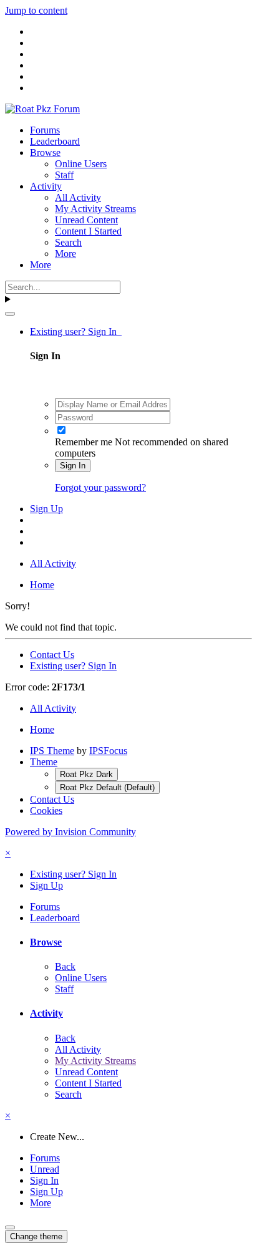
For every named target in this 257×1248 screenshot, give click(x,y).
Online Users (81, 163)
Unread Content (86, 220)
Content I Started (88, 231)
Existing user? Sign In (76, 331)
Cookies (46, 810)
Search (68, 242)
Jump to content (36, 10)
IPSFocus (108, 750)
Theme (43, 762)
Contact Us (52, 654)
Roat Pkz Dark (86, 774)
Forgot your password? (100, 487)
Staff (64, 175)
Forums (45, 130)
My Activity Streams (95, 208)
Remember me (83, 442)
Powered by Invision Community (70, 831)
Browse (45, 152)
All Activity (78, 197)
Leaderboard (55, 141)
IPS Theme (52, 750)
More (65, 253)
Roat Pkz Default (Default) (107, 787)
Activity (46, 186)
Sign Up (46, 508)
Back (65, 966)
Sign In (72, 465)
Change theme (36, 1236)
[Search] (10, 314)
